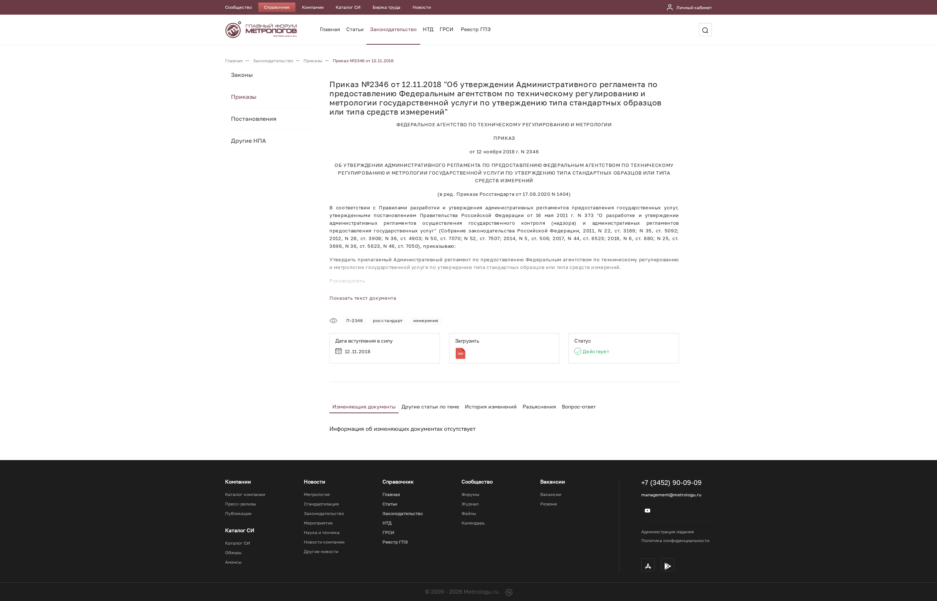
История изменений (491, 406)
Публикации (238, 513)
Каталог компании (245, 494)
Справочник (277, 7)
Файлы (469, 513)
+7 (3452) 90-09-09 (671, 482)
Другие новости (321, 551)
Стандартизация (321, 504)
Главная (330, 29)
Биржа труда (386, 7)
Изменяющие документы (364, 406)
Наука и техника (322, 532)
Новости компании (324, 542)
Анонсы (233, 562)
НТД (428, 29)
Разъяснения (539, 406)
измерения (425, 320)
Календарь (473, 523)
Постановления (253, 118)
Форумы (470, 494)
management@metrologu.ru (671, 494)
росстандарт (388, 320)
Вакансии (550, 494)
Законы (242, 74)
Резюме (548, 504)
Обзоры (233, 552)
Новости (421, 7)
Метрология (317, 494)
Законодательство (393, 29)
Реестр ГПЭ (476, 29)
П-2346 (354, 320)
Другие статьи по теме (430, 406)
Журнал (470, 504)
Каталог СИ (348, 7)
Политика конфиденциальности (675, 540)
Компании (313, 7)
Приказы (244, 96)
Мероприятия (318, 523)
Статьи (355, 29)
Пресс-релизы (240, 504)
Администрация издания (667, 531)
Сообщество (238, 7)
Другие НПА (248, 140)
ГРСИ (446, 29)
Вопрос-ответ (579, 406)
